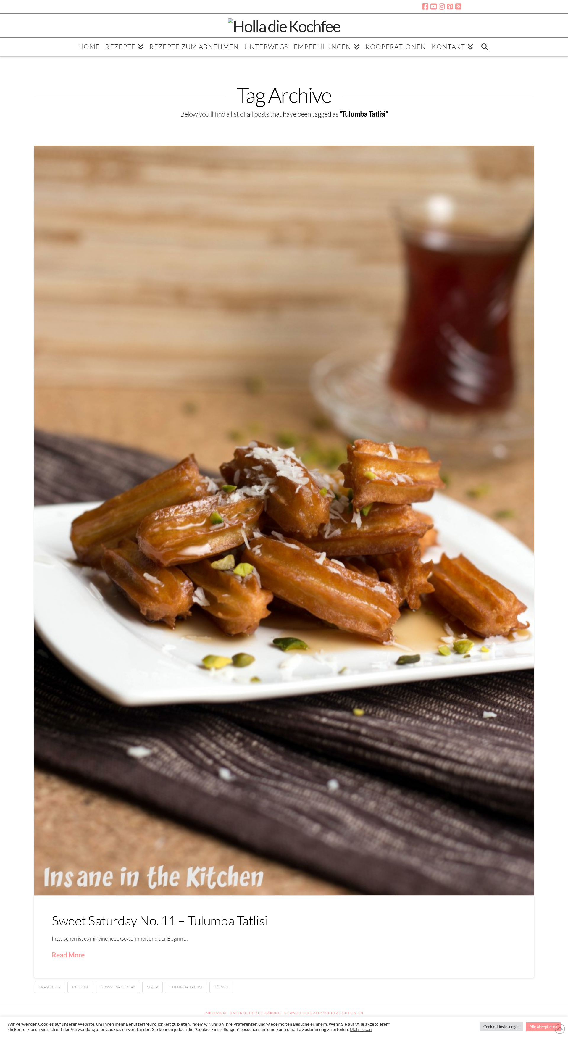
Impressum (215, 1013)
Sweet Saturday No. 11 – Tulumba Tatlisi (159, 920)
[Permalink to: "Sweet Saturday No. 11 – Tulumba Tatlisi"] (284, 520)
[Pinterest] (450, 6)
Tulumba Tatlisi (186, 987)
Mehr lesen (361, 1029)
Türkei (221, 987)
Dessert (80, 987)
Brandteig (49, 987)
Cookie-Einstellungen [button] (501, 1026)
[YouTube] (433, 6)
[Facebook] (425, 6)
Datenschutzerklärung (255, 1013)
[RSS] (458, 6)
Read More (68, 955)
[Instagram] (442, 6)
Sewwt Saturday (118, 987)
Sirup (152, 987)
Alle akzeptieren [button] (543, 1026)
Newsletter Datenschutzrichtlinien (324, 1013)
